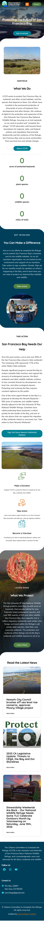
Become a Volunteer (22, 533)
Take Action (22, 511)
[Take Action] (22, 502)
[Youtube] (16, 869)
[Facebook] (4, 869)
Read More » (10, 713)
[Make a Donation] (22, 476)
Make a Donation (22, 485)
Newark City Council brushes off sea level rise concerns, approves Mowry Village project (21, 703)
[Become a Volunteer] (22, 523)
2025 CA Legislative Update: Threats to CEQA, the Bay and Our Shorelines (20, 757)
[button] (27, 4)
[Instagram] (10, 869)
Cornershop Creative (27, 914)
